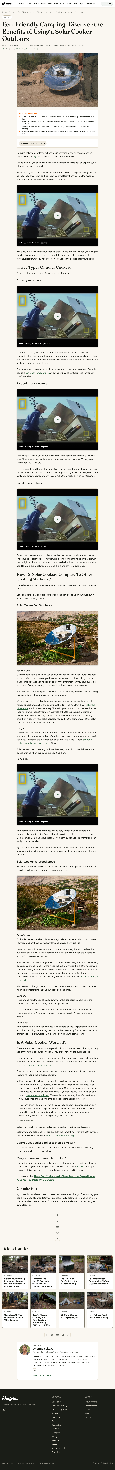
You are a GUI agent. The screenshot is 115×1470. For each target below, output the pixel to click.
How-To (57, 3)
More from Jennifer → (42, 1375)
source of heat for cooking (60, 1135)
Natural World (57, 1417)
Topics (82, 3)
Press (87, 1413)
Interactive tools (59, 1448)
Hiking (54, 1436)
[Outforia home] (24, 1398)
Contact (88, 1409)
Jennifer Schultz (11, 45)
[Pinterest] (4, 1410)
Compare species (59, 1409)
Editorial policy (91, 1405)
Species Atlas (57, 1402)
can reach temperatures (37, 372)
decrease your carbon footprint (36, 1065)
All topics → (57, 1452)
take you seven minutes (37, 1095)
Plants (36, 3)
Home (4, 12)
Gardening (56, 1425)
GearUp (80, 1166)
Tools (75, 3)
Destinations (46, 3)
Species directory (59, 1405)
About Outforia (91, 1402)
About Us (91, 3)
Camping (12, 12)
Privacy (88, 1417)
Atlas (29, 3)
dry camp (37, 156)
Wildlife (22, 3)
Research (67, 3)
